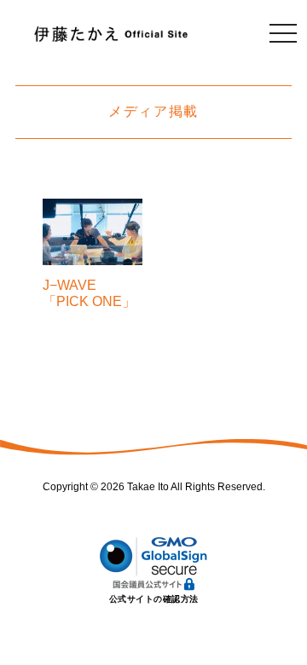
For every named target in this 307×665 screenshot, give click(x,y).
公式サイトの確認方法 (154, 599)
